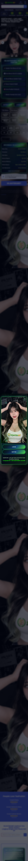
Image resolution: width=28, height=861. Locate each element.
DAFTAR (14, 452)
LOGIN (14, 447)
